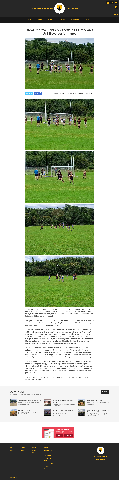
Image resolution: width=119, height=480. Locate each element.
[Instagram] (108, 2)
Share (36, 93)
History (34, 453)
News (40, 20)
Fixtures (50, 20)
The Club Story (48, 458)
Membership (75, 20)
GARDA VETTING (49, 463)
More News (105, 391)
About (22, 450)
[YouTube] (116, 7)
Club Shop (47, 469)
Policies (46, 453)
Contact (34, 450)
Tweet (28, 93)
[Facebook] (112, 2)
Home (30, 20)
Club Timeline (47, 455)
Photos (34, 447)
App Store (60, 435)
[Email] (116, 2)
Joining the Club (48, 450)
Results (62, 20)
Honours (46, 447)
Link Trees (47, 461)
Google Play (68, 435)
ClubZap (18, 477)
